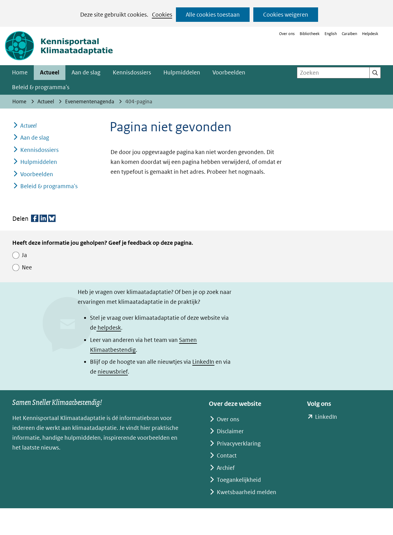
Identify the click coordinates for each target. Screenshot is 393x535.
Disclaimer (230, 431)
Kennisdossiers (132, 72)
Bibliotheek (310, 33)
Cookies (162, 14)
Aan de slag (86, 72)
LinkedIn (203, 361)
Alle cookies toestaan (213, 14)
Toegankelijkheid (239, 479)
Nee (27, 267)
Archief (226, 467)
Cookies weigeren (285, 14)
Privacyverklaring (239, 443)
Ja (24, 255)
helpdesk (108, 327)
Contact (227, 455)
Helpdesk (370, 33)
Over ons (287, 33)
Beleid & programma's (40, 87)
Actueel (49, 72)
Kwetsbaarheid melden (246, 492)
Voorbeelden (228, 72)
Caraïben (349, 33)
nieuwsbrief (113, 371)
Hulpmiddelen (181, 72)
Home (20, 72)
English (331, 33)
